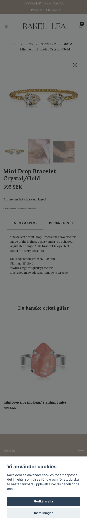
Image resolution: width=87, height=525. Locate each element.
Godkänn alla (43, 501)
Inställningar (43, 513)
